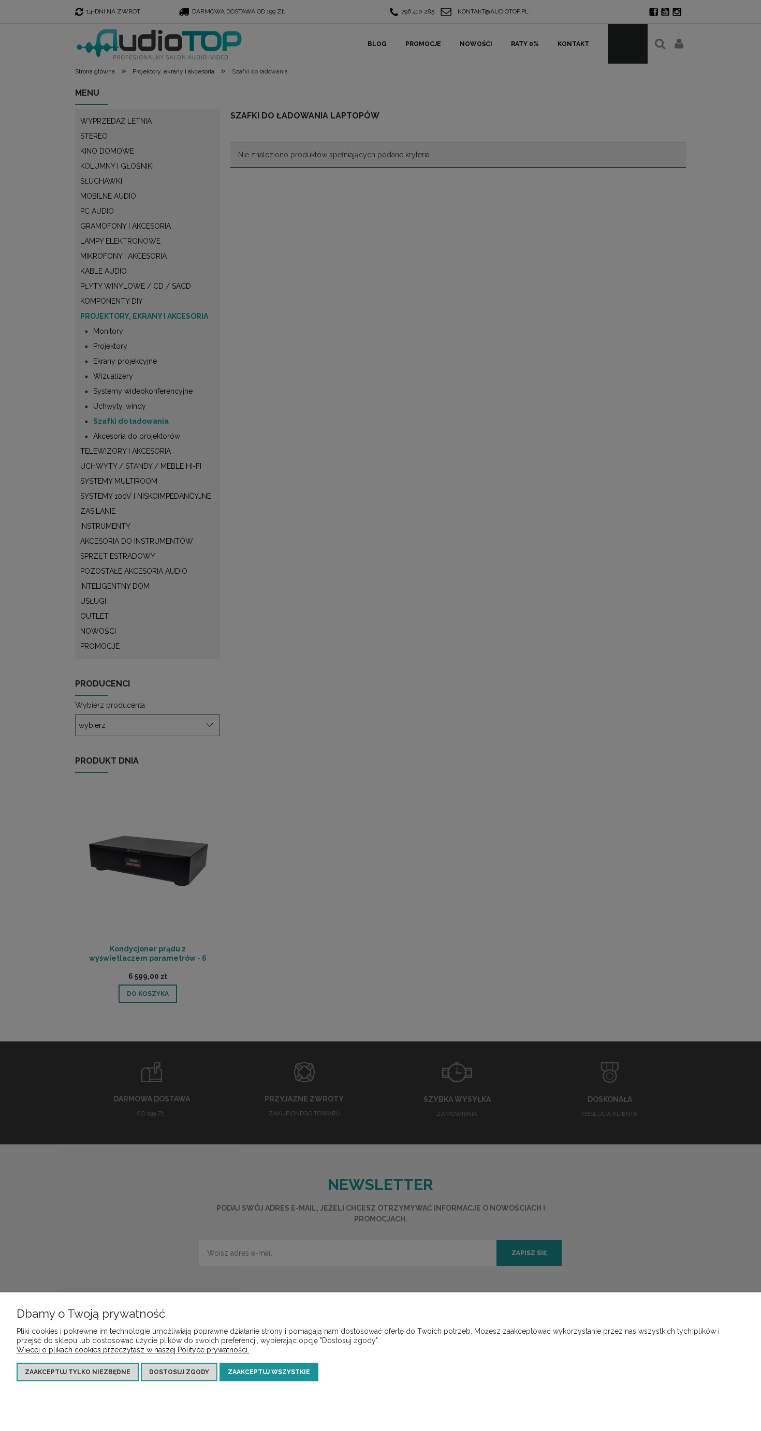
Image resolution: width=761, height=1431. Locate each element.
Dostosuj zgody (179, 1372)
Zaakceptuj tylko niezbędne (77, 1372)
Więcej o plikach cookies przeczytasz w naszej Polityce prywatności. (133, 1350)
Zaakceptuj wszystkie (269, 1372)
